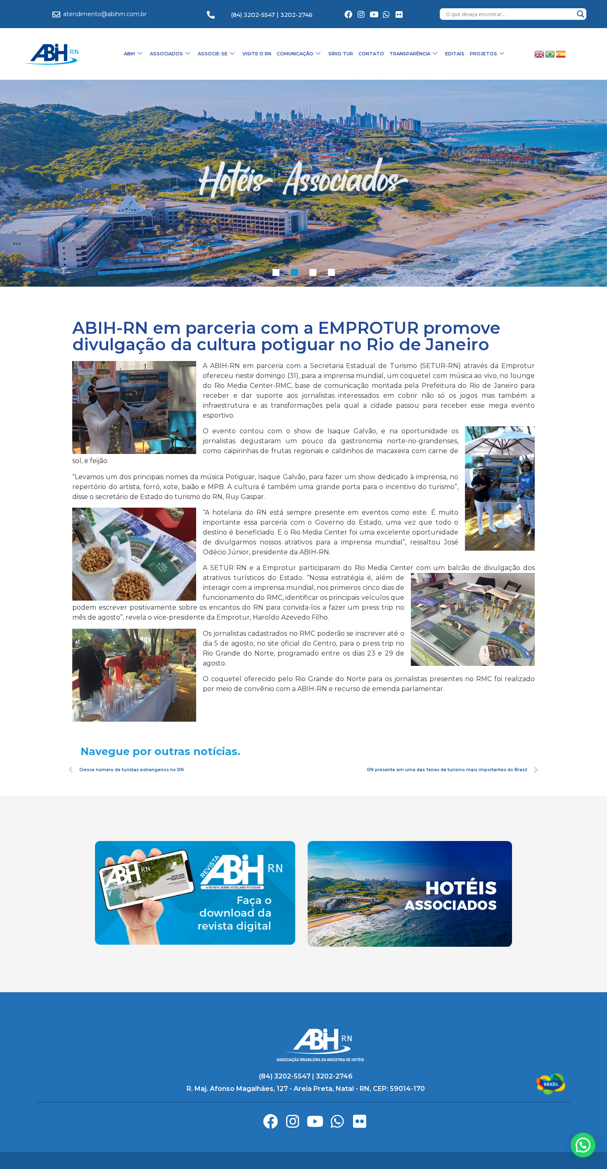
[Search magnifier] (580, 14)
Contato (371, 54)
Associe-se (213, 54)
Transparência (409, 54)
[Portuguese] (550, 53)
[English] (539, 53)
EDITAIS (455, 54)
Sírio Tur (340, 54)
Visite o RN (256, 54)
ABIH (129, 54)
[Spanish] (561, 53)
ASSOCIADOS (166, 54)
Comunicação (295, 54)
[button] (583, 1145)
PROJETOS (483, 54)
